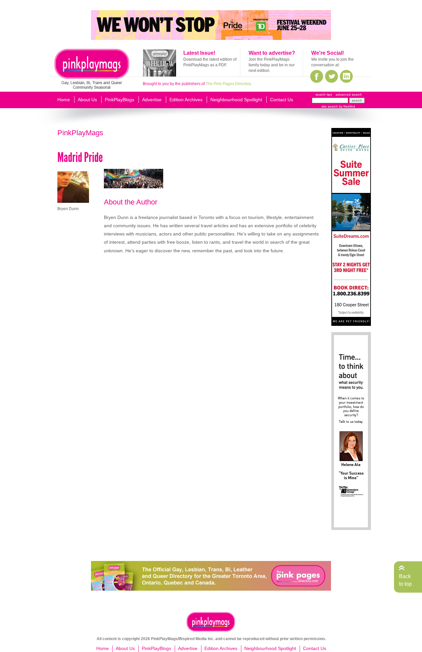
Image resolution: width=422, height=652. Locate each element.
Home (63, 99)
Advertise (152, 99)
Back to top (405, 580)
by (346, 106)
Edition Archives (185, 99)
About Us (87, 99)
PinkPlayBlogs (119, 99)
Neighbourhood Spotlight (236, 99)
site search (329, 106)
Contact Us (281, 99)
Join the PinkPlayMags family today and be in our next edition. (272, 65)
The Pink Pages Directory (228, 83)
